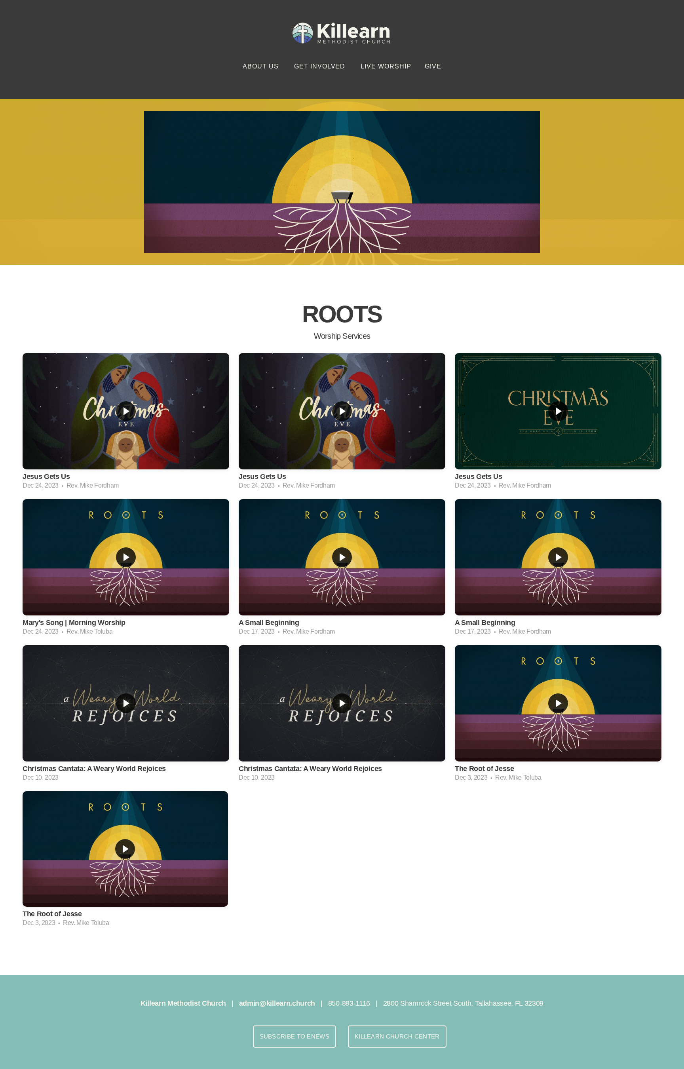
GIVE (433, 66)
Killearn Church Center (397, 1036)
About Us (262, 66)
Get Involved (320, 66)
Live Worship (386, 66)
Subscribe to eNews (294, 1036)
